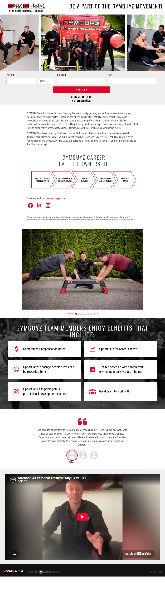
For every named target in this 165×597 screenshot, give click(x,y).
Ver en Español (81, 100)
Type (110, 75)
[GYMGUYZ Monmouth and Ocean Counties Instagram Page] (48, 206)
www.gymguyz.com (56, 198)
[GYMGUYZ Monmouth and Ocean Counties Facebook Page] (30, 206)
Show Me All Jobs (81, 97)
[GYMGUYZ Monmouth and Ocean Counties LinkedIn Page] (39, 206)
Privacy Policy (155, 572)
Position (62, 75)
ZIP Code (11, 75)
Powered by (33, 572)
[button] (68, 314)
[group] (82, 269)
